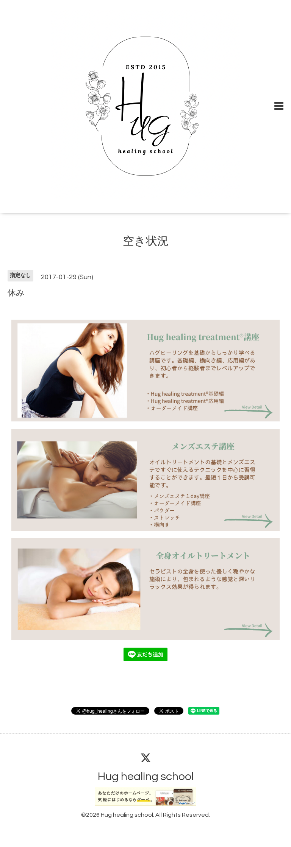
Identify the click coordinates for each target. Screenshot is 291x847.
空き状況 (146, 241)
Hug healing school (146, 776)
